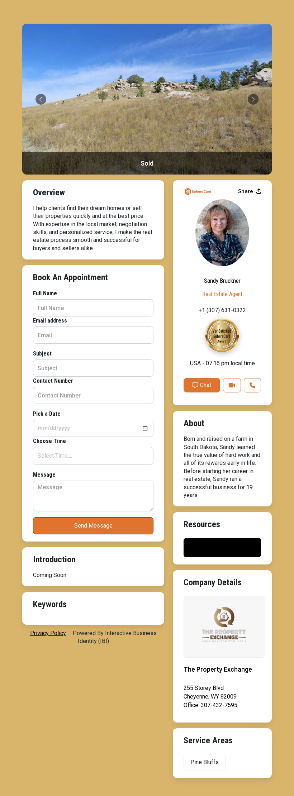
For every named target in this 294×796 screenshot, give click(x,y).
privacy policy (48, 633)
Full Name (45, 293)
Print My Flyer (222, 547)
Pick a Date (47, 413)
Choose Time (49, 441)
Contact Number (53, 380)
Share (246, 191)
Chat (205, 385)
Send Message (93, 525)
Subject (42, 353)
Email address (50, 320)
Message (44, 474)
